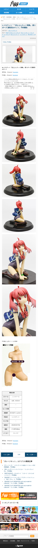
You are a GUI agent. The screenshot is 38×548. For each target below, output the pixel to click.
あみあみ (15, 72)
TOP (3, 17)
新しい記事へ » (31, 454)
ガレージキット (21, 17)
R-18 (7, 33)
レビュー (6, 9)
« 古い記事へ (7, 454)
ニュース (31, 9)
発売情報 (6, 12)
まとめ (19, 9)
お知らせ (31, 12)
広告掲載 (12, 541)
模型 (14, 17)
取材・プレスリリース (23, 541)
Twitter (33, 541)
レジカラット (24, 34)
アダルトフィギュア (14, 33)
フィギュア (7, 34)
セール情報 (19, 12)
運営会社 (5, 541)
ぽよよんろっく (15, 34)
